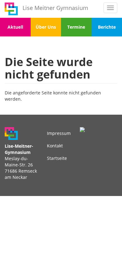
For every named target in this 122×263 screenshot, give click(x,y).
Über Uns (46, 27)
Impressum (59, 133)
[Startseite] (11, 8)
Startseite (57, 158)
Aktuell (15, 27)
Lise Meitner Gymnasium (55, 8)
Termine (76, 27)
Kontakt (55, 146)
